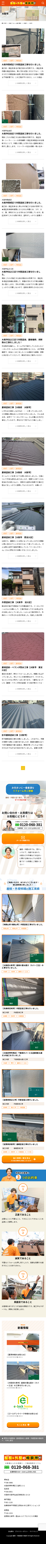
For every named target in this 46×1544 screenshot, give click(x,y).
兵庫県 (5, 1016)
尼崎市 (13, 1016)
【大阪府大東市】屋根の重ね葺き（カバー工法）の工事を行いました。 (22, 966)
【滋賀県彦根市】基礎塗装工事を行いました (20, 1144)
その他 (29, 1152)
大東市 (13, 971)
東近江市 (13, 1107)
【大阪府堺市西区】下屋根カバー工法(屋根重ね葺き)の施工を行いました (22, 1054)
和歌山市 (15, 928)
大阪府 (5, 60)
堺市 (12, 1063)
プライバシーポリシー (21, 1531)
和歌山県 (6, 928)
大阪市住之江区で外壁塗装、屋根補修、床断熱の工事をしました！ (22, 341)
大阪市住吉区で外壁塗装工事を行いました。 (22, 133)
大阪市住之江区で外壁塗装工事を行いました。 (21, 273)
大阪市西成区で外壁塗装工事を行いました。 (22, 64)
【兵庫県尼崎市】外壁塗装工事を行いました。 (21, 1008)
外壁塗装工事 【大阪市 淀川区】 (17, 602)
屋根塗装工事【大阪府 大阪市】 (17, 407)
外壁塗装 (19, 60)
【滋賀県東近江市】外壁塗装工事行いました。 (21, 1099)
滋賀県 (5, 1107)
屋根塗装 (19, 403)
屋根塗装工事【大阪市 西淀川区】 (18, 537)
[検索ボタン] (43, 3)
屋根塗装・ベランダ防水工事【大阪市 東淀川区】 (22, 668)
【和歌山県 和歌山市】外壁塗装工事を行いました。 (23, 924)
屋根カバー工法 (23, 971)
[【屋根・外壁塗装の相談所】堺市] (23, 3)
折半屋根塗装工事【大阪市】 (15, 734)
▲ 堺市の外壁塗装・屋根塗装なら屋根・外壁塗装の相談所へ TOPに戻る (22, 1439)
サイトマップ (34, 1531)
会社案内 (11, 1531)
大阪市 (11, 60)
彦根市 (13, 1152)
